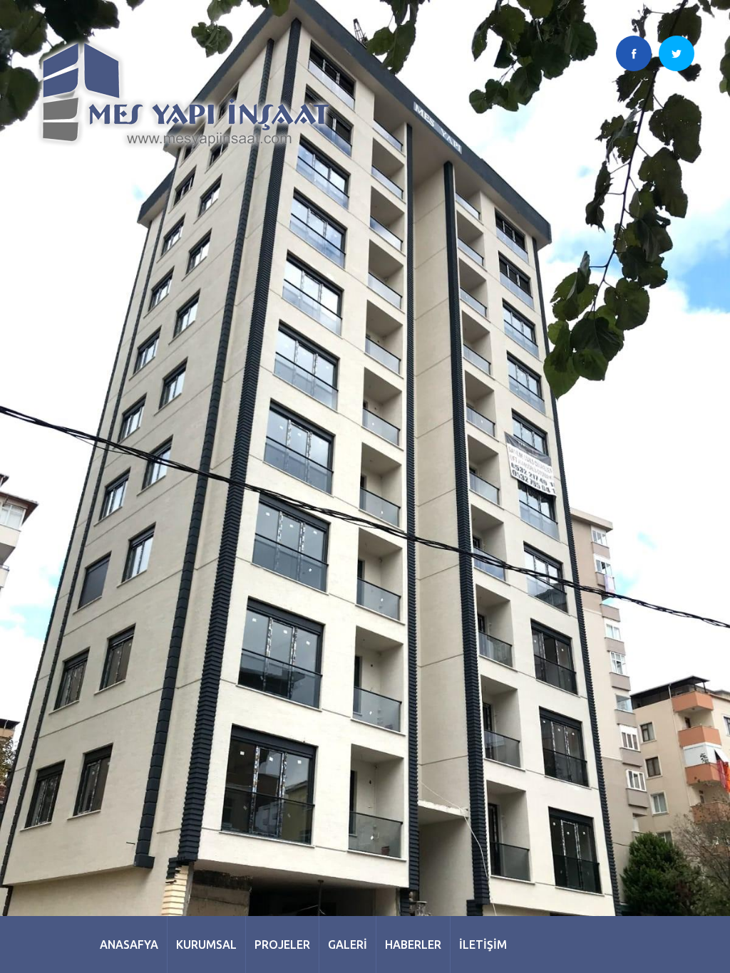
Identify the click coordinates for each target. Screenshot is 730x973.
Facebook (634, 53)
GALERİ (347, 944)
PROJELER (282, 944)
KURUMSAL (206, 944)
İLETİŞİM (483, 944)
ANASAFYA (129, 944)
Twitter (676, 53)
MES (186, 95)
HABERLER (413, 944)
